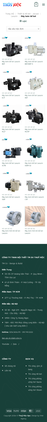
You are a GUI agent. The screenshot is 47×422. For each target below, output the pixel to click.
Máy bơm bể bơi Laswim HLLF (11, 130)
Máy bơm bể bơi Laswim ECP (11, 96)
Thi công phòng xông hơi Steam (35, 388)
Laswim (14, 16)
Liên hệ (8, 370)
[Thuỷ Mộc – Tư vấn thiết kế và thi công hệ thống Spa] (17, 4)
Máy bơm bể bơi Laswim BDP (11, 62)
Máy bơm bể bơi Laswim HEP (34, 96)
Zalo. (15, 344)
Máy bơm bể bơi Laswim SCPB (11, 164)
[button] (36, 4)
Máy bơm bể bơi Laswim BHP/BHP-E (34, 62)
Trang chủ (9, 13)
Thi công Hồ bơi (35, 374)
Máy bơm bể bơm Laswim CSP (34, 198)
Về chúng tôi (10, 366)
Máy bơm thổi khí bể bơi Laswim (11, 232)
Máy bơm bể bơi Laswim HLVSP (34, 130)
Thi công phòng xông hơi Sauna (35, 380)
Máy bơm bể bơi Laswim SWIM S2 (34, 164)
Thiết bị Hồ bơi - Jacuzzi (28, 13)
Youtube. (6, 344)
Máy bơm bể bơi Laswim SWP (11, 198)
